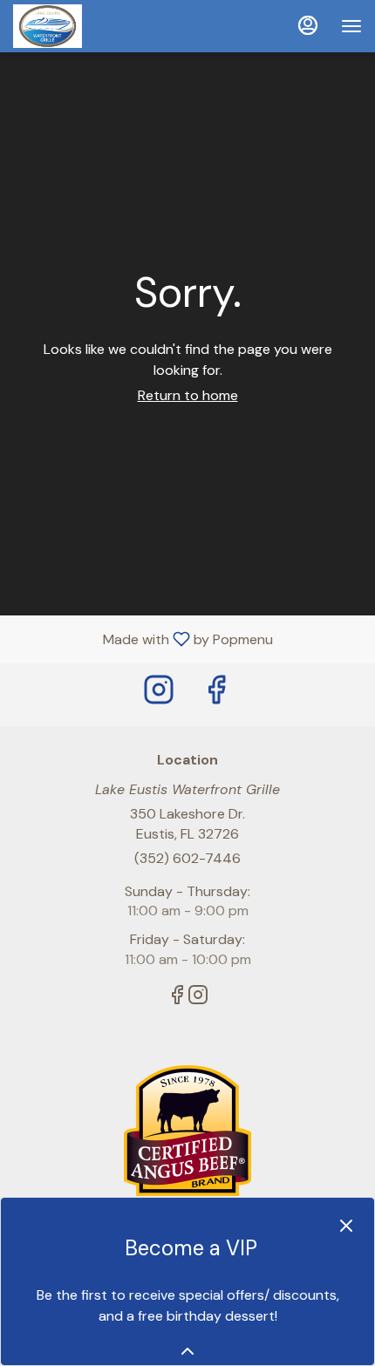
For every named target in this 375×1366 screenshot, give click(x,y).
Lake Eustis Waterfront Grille (187, 1130)
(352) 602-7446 (187, 858)
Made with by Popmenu (143, 638)
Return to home (188, 395)
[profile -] (307, 25)
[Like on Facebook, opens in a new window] (216, 694)
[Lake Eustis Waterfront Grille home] (91, 26)
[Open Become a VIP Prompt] (187, 1351)
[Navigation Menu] (351, 26)
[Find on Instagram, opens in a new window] (158, 694)
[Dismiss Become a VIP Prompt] (346, 1226)
